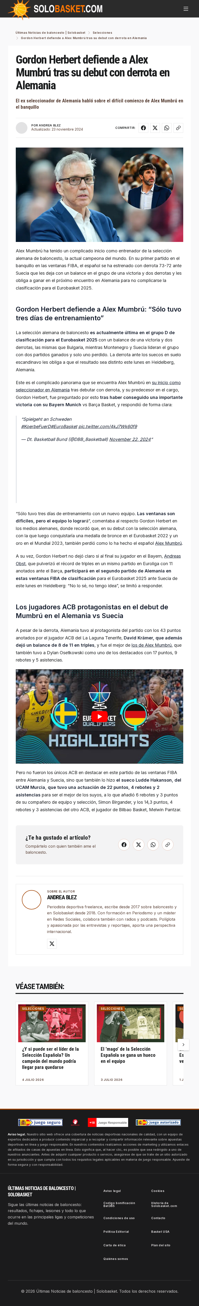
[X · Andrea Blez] (52, 944)
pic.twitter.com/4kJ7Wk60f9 (107, 426)
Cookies (157, 1191)
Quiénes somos (115, 1259)
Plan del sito (161, 1245)
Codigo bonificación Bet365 (119, 1204)
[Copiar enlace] (178, 128)
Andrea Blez (62, 897)
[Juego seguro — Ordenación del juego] (40, 1122)
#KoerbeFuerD (36, 426)
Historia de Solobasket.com (164, 1204)
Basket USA (160, 1231)
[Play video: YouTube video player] (99, 716)
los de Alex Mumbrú (152, 645)
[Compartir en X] (155, 128)
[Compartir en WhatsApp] (167, 128)
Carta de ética (114, 1245)
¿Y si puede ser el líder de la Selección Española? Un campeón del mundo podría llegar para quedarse (50, 1058)
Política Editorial (116, 1231)
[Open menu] (186, 8)
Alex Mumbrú (168, 543)
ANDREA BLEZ (50, 125)
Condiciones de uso (119, 1218)
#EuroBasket (64, 426)
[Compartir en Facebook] (143, 128)
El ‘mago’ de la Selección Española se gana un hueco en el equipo (128, 1055)
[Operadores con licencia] (158, 1122)
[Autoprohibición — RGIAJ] (75, 1122)
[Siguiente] (183, 1044)
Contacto (158, 1218)
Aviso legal (112, 1191)
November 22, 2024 (130, 439)
